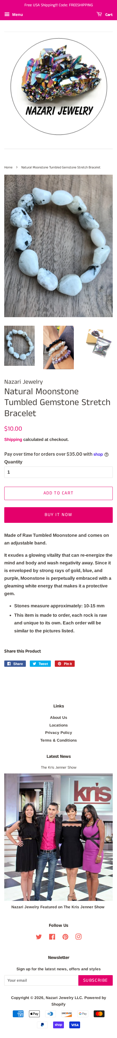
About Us (58, 717)
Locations (58, 725)
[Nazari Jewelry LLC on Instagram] (78, 938)
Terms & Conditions (58, 740)
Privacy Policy (58, 732)
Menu (17, 14)
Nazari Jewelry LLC (64, 998)
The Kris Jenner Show (58, 767)
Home (8, 167)
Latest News (59, 756)
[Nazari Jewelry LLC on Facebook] (52, 938)
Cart (108, 15)
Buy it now (58, 514)
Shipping (13, 439)
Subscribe (95, 980)
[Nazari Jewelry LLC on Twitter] (39, 938)
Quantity (13, 461)
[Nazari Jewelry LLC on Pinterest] (65, 938)
